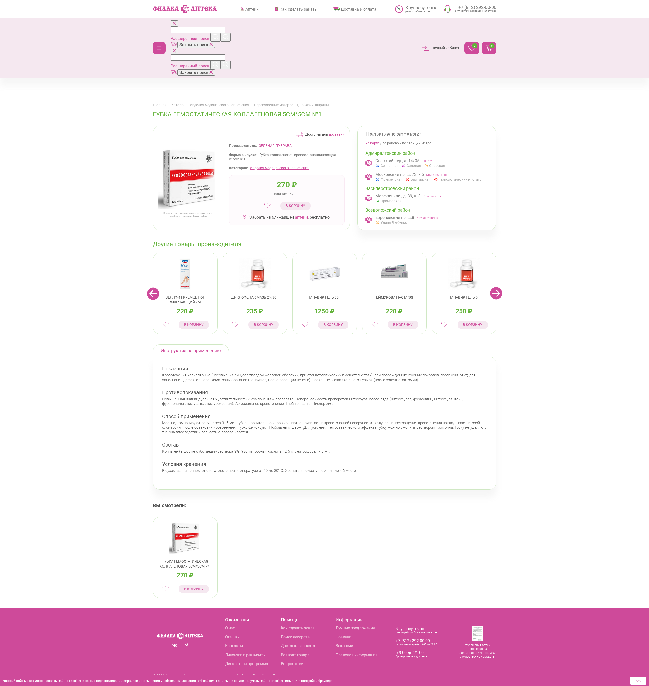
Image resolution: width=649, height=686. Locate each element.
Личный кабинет (445, 48)
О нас (230, 628)
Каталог (159, 48)
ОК (638, 681)
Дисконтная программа (246, 663)
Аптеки (251, 9)
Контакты (234, 645)
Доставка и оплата (358, 9)
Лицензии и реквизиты (245, 655)
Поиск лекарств (295, 636)
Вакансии (344, 645)
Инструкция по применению (191, 350)
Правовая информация (356, 655)
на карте (372, 143)
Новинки (343, 636)
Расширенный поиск (190, 38)
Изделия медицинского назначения (219, 105)
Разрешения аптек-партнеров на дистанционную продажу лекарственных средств (477, 650)
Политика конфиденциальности (299, 676)
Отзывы (232, 636)
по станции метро (416, 143)
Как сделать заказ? (298, 9)
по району (390, 143)
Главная (160, 105)
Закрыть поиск (194, 44)
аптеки (301, 217)
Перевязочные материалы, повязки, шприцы (291, 105)
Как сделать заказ (297, 628)
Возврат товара (295, 655)
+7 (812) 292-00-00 (413, 640)
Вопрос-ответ (293, 663)
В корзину (295, 206)
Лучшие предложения (355, 628)
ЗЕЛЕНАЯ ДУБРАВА (275, 146)
